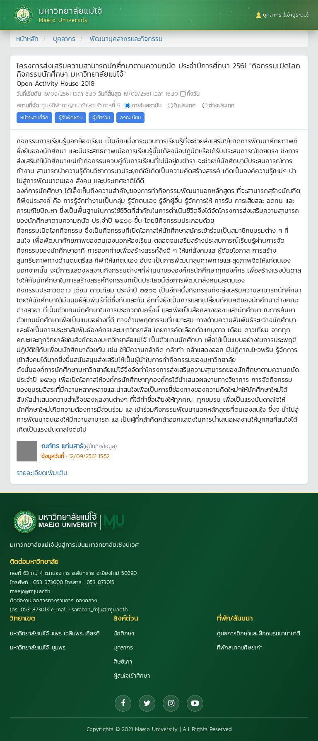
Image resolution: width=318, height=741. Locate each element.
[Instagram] (171, 703)
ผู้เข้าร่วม (101, 117)
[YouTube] (195, 703)
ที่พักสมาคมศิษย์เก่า (240, 647)
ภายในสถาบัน (146, 105)
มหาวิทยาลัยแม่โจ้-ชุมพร (37, 647)
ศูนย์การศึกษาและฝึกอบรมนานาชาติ (258, 633)
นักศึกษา (123, 633)
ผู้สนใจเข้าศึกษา (131, 675)
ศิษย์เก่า (122, 661)
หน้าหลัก (27, 38)
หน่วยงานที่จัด (34, 117)
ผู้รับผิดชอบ (70, 117)
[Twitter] (147, 703)
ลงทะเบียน (130, 117)
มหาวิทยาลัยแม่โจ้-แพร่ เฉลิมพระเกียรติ (55, 633)
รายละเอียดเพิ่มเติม (42, 473)
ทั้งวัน (193, 93)
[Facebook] (123, 703)
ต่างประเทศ (222, 105)
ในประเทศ (185, 105)
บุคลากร (64, 38)
